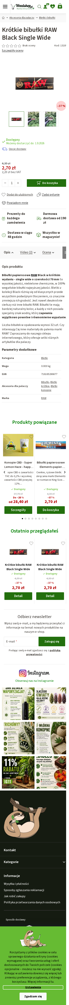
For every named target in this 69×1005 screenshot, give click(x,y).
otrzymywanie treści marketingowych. (34, 533)
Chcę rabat (34, 524)
